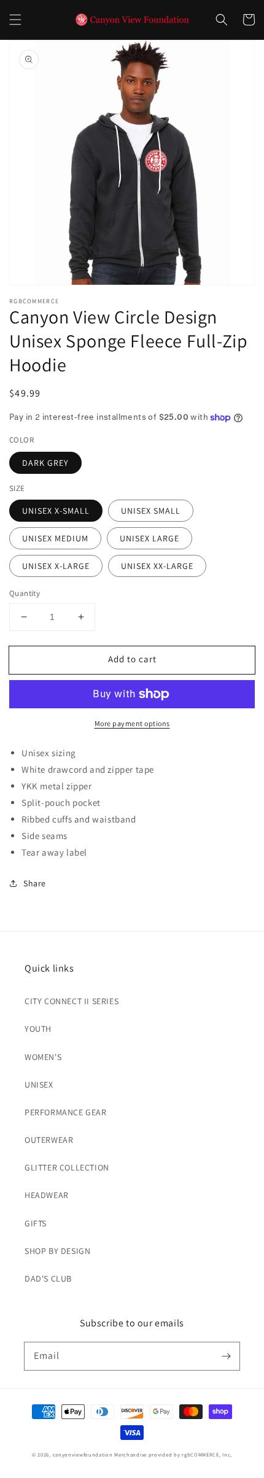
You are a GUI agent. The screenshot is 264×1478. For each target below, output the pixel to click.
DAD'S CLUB (48, 1278)
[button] (15, 19)
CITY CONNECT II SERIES (71, 1001)
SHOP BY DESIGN (57, 1250)
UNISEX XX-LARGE (157, 565)
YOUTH (38, 1028)
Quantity (24, 593)
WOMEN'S (43, 1056)
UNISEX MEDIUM (55, 538)
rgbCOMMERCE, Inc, (207, 1454)
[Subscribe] (225, 1355)
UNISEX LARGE (149, 538)
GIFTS (36, 1223)
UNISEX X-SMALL (56, 510)
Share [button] (34, 883)
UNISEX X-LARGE (56, 565)
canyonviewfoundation (83, 1454)
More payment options (132, 723)
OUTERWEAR (49, 1139)
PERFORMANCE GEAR (66, 1112)
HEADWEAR (47, 1195)
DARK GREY (45, 462)
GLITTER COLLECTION (67, 1167)
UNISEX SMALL (151, 510)
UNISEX (39, 1084)
